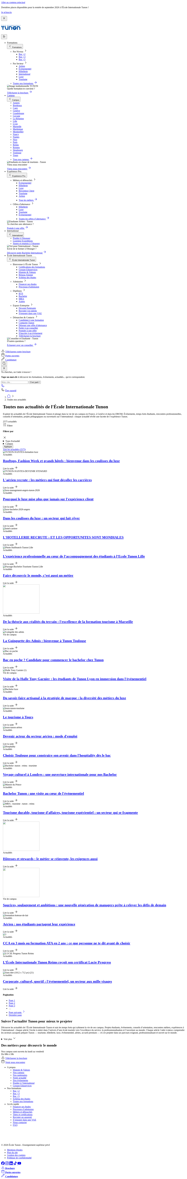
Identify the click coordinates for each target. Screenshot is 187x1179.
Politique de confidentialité (19, 1158)
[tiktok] (15, 1164)
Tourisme (23, 79)
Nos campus (18, 1072)
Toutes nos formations (23, 1101)
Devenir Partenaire (27, 308)
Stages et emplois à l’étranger (26, 243)
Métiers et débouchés (22, 1112)
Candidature (11, 360)
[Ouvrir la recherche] (4, 363)
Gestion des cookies (16, 1155)
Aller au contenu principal (13, 2)
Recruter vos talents (28, 311)
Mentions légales (14, 1150)
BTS (21, 293)
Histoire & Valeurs (27, 272)
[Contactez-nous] (3, 386)
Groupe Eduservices (28, 269)
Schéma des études (27, 277)
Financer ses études (28, 284)
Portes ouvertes (12, 355)
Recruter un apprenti (22, 1117)
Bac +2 (22, 54)
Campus (11, 95)
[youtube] (19, 1164)
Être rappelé (10, 390)
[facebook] (3, 1164)
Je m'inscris (6, 12)
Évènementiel (25, 69)
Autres (22, 301)
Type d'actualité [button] (12, 441)
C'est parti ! (35, 382)
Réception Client (26, 191)
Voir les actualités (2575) (14, 449)
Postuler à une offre (28, 330)
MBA (21, 299)
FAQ (15, 1125)
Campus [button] (9, 443)
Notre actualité (19, 1078)
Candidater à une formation (31, 320)
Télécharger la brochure (30, 336)
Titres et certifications (22, 1114)
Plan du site (12, 1152)
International (24, 74)
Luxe (21, 76)
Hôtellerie (23, 71)
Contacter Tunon (26, 322)
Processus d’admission (23, 1109)
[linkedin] (11, 1164)
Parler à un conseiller (28, 328)
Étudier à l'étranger (21, 238)
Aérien (22, 66)
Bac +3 (22, 57)
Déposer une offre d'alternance (33, 325)
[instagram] (7, 1164)
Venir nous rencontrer (15, 1062)
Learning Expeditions (23, 241)
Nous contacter (20, 1122)
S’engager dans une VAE (24, 1120)
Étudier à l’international (23, 1083)
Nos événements (20, 1080)
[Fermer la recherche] (4, 368)
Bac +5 (22, 59)
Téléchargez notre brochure (18, 351)
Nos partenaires (20, 1075)
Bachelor (23, 296)
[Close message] (4, 18)
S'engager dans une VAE (30, 313)
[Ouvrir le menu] (4, 36)
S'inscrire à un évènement (30, 333)
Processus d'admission (29, 287)
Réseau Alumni (26, 275)
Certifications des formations (32, 267)
